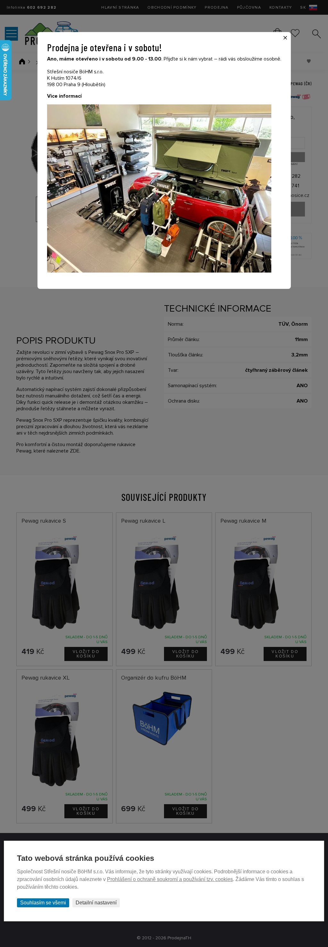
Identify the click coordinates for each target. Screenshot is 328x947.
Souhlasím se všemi (43, 902)
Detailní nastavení (96, 902)
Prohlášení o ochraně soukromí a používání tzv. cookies (170, 879)
